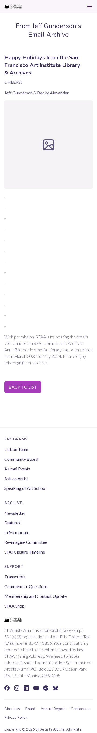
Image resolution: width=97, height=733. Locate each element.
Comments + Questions (26, 586)
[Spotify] (45, 688)
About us (12, 708)
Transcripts (15, 576)
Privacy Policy (15, 717)
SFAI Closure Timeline (24, 551)
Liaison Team (16, 449)
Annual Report (53, 708)
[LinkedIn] (26, 688)
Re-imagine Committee (25, 542)
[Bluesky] (55, 688)
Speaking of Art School (25, 488)
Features (12, 522)
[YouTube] (36, 688)
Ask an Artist (16, 478)
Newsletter (14, 512)
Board (30, 708)
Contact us (80, 708)
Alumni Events (17, 468)
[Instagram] (16, 688)
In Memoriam (16, 532)
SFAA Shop (14, 605)
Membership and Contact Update (35, 596)
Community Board (21, 458)
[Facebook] (7, 688)
